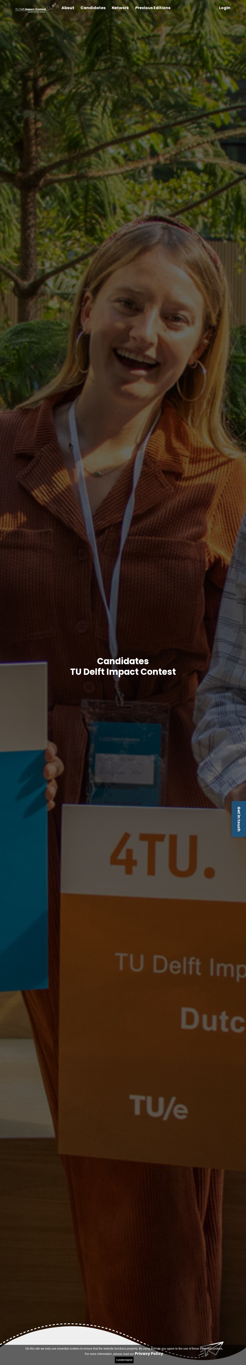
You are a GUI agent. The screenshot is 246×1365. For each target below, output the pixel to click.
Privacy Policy (149, 1353)
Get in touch (239, 819)
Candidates (92, 8)
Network (120, 8)
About (68, 8)
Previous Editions (152, 8)
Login (224, 8)
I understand (124, 1360)
